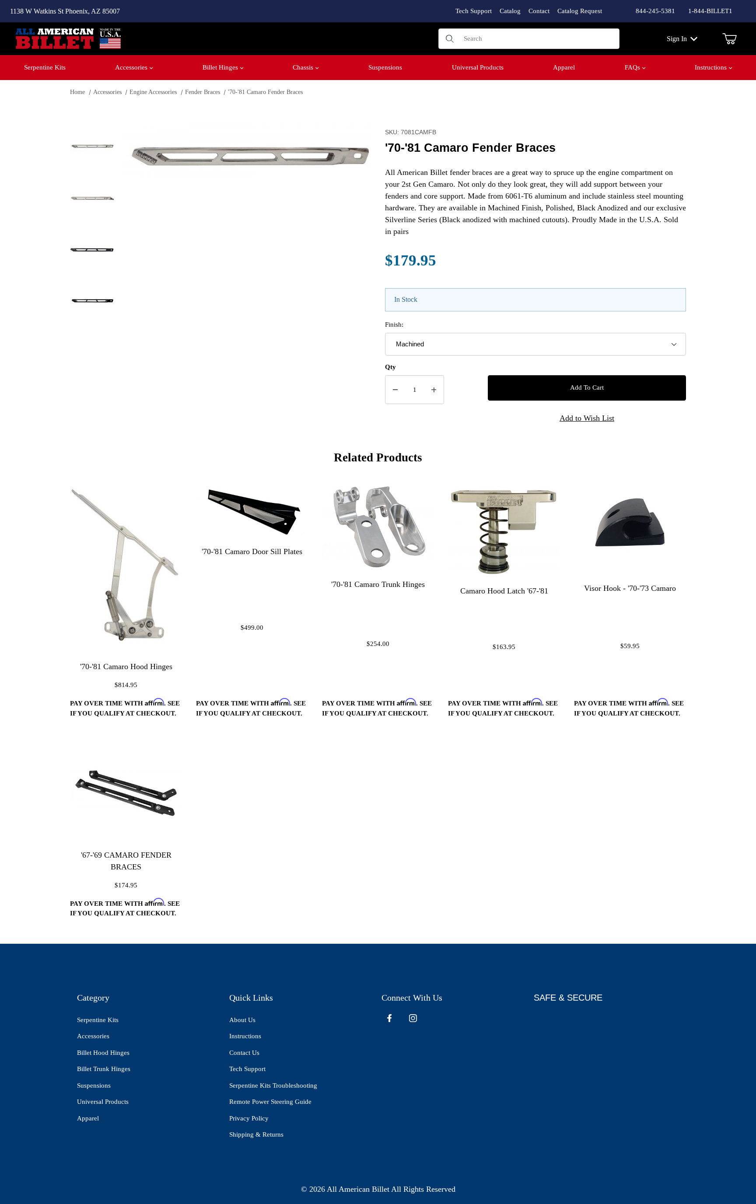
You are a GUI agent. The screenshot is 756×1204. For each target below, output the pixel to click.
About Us (242, 1019)
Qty (390, 366)
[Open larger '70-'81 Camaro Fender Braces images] (247, 157)
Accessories (107, 92)
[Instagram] (413, 1018)
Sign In (677, 38)
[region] (92, 280)
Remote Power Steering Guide (270, 1101)
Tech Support (473, 10)
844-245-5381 (655, 10)
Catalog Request (579, 10)
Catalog (510, 10)
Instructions (245, 1036)
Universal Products (103, 1101)
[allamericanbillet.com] (68, 38)
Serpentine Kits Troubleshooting (273, 1085)
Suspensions (94, 1085)
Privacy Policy (249, 1118)
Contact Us (244, 1052)
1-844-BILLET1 (710, 10)
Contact (539, 10)
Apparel (88, 1118)
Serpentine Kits (98, 1019)
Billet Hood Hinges (103, 1052)
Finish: (394, 324)
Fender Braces (202, 92)
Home (77, 92)
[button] (92, 146)
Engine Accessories (153, 92)
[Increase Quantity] (434, 390)
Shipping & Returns (256, 1134)
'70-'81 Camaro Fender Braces (265, 92)
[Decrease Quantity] (395, 390)
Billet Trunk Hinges (103, 1068)
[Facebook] (389, 1018)
